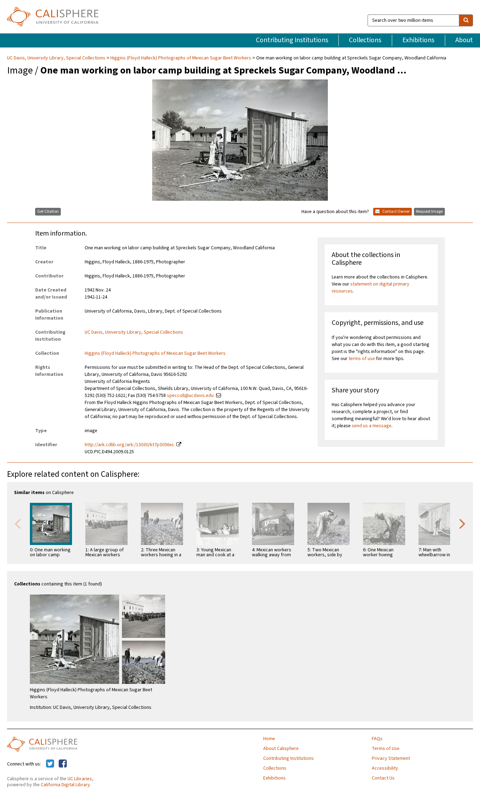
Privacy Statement (391, 758)
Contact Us (383, 778)
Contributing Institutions (292, 40)
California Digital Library (65, 784)
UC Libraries (79, 778)
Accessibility (385, 768)
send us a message (371, 425)
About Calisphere (281, 748)
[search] (466, 20)
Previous (17, 523)
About (464, 40)
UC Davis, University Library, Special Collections (56, 58)
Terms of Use (386, 748)
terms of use (362, 358)
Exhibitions (418, 40)
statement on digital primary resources (370, 288)
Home (269, 738)
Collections (365, 40)
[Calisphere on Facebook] (63, 764)
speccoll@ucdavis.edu (190, 395)
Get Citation (48, 211)
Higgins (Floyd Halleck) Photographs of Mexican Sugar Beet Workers (180, 58)
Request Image (429, 211)
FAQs (377, 738)
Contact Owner (396, 211)
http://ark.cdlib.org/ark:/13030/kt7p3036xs (129, 444)
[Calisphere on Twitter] (50, 764)
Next (462, 523)
